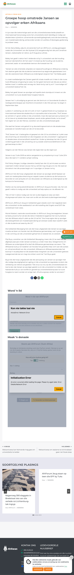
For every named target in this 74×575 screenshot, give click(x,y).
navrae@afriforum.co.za (32, 552)
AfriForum (12, 507)
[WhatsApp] (42, 277)
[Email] (38, 277)
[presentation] (18, 480)
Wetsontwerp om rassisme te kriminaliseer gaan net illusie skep (55, 449)
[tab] (33, 515)
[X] (35, 277)
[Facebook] (32, 277)
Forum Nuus (17, 14)
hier (65, 566)
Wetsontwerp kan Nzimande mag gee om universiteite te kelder (18, 449)
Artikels (8, 14)
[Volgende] (68, 491)
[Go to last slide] (5, 491)
